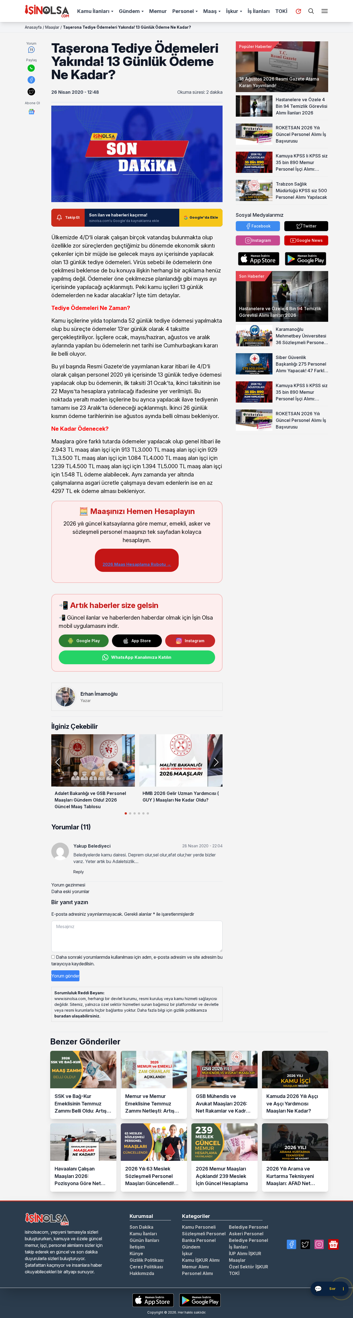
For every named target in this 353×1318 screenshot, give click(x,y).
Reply (78, 871)
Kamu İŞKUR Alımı (201, 1260)
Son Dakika (141, 1227)
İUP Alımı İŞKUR (245, 1253)
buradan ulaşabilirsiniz (76, 1016)
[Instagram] (319, 1244)
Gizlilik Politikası (147, 1260)
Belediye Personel (248, 1227)
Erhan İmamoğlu (99, 694)
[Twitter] (305, 1244)
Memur (158, 11)
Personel (183, 11)
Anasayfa (33, 27)
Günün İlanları (144, 1240)
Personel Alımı (197, 1273)
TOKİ (281, 11)
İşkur (232, 11)
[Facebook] (291, 1244)
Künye (136, 1253)
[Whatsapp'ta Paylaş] (31, 68)
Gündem (129, 11)
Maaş (210, 11)
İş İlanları (259, 11)
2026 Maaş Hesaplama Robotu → (137, 564)
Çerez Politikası (146, 1266)
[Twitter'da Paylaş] (31, 91)
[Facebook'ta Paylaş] (31, 79)
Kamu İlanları (93, 11)
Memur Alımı (195, 1266)
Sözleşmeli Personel (204, 1233)
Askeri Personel (246, 1233)
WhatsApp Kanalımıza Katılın (141, 657)
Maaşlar (52, 27)
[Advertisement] (282, 468)
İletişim (137, 1247)
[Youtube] (333, 1244)
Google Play (88, 640)
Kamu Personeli (199, 1227)
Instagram (194, 640)
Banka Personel (199, 1240)
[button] (216, 762)
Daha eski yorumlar (70, 891)
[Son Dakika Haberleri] (298, 11)
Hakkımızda (142, 1273)
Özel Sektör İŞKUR (248, 1266)
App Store (141, 640)
